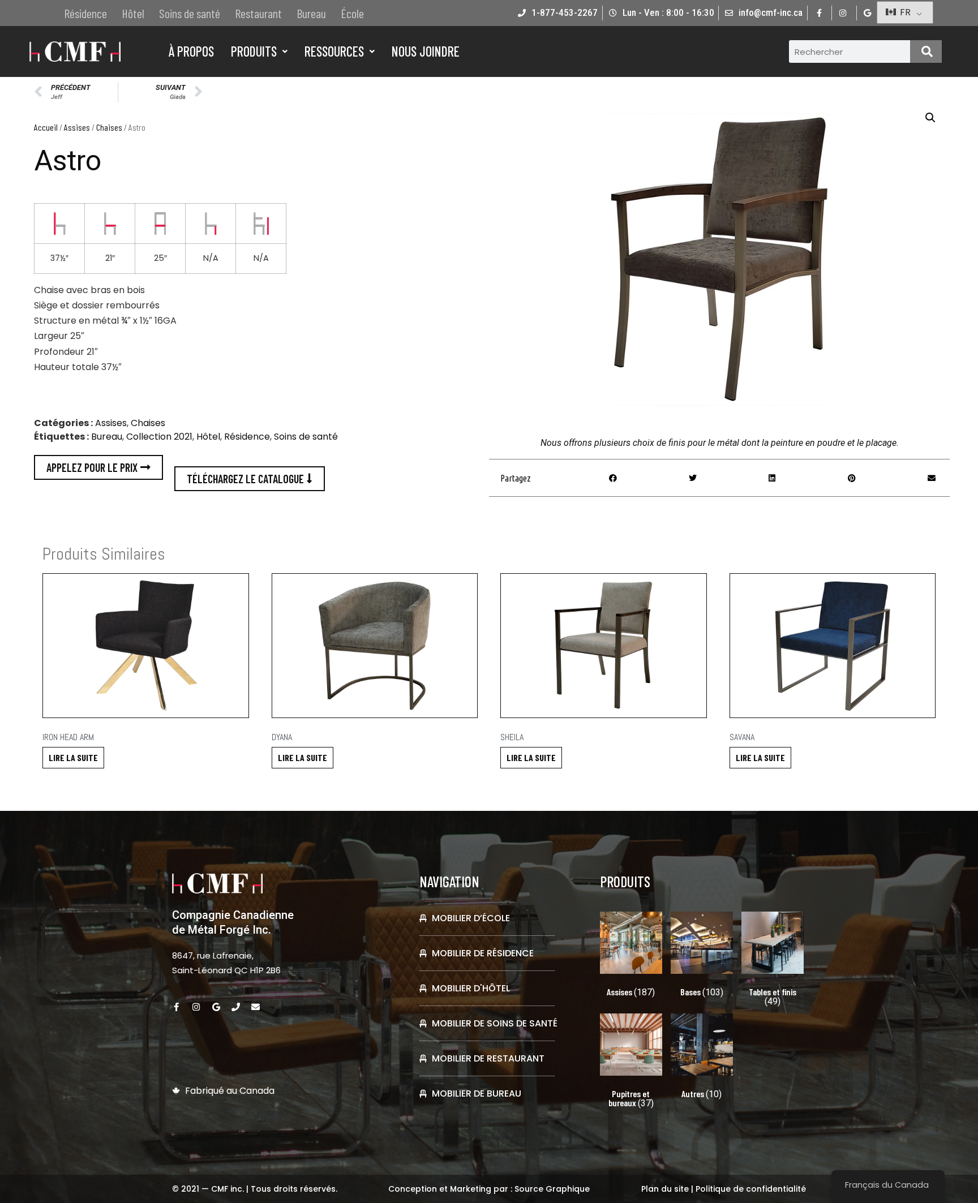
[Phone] (235, 1007)
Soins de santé (189, 13)
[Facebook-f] (176, 1007)
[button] (930, 118)
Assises (77, 127)
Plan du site (665, 1189)
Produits (254, 51)
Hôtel (133, 13)
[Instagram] (196, 1007)
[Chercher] (926, 51)
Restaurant (258, 13)
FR (904, 12)
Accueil (46, 127)
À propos (191, 51)
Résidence (85, 13)
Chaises (109, 127)
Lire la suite (73, 757)
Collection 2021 (159, 436)
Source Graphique (552, 1189)
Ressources (334, 51)
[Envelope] (255, 1007)
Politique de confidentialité (751, 1189)
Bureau (311, 13)
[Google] (216, 1007)
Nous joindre (426, 51)
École (352, 13)
